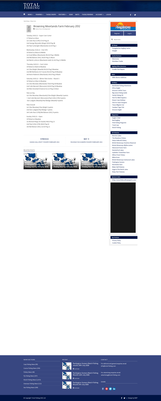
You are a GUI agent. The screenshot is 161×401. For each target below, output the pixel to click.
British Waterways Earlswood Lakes (123, 160)
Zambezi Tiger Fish (118, 107)
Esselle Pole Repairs (118, 69)
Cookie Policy (116, 243)
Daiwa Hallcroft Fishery (119, 140)
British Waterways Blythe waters (122, 145)
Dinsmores (115, 59)
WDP (135, 398)
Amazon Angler (117, 110)
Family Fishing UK (117, 95)
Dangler (114, 51)
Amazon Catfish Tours (119, 90)
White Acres (116, 157)
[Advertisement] (123, 208)
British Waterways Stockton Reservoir (124, 143)
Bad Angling (116, 120)
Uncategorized (46, 29)
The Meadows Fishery (119, 138)
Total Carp (115, 125)
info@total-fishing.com (108, 366)
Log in (108, 14)
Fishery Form (38, 29)
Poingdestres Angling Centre (121, 48)
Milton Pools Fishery (118, 155)
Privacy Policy (116, 240)
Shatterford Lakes (118, 150)
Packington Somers (118, 162)
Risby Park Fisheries (118, 172)
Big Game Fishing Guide (119, 93)
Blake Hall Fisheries (118, 167)
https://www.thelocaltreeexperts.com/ (124, 180)
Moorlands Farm (117, 164)
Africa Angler (116, 88)
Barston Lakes (116, 136)
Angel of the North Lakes (120, 169)
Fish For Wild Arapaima (119, 98)
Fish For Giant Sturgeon (119, 102)
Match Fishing (116, 127)
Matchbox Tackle (117, 61)
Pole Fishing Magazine (119, 123)
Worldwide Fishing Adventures (121, 86)
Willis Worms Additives (119, 77)
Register (117, 33)
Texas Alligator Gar (118, 105)
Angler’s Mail (116, 118)
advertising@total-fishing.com (110, 375)
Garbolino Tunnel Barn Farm (121, 152)
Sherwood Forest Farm (119, 148)
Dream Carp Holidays (118, 100)
